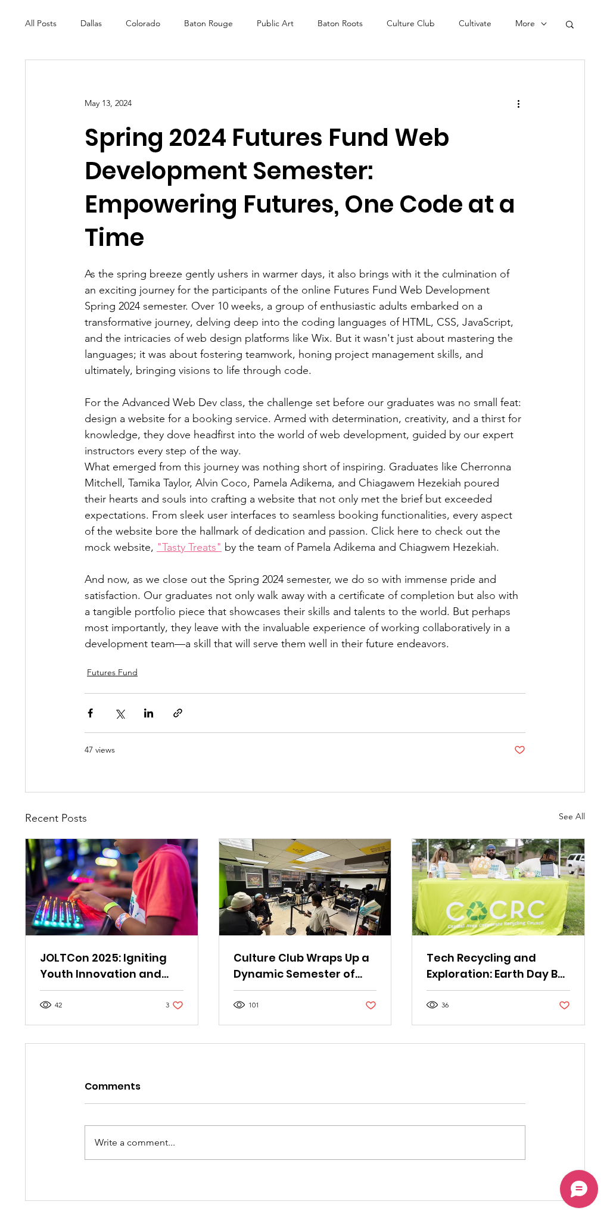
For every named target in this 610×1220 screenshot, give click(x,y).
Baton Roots (340, 23)
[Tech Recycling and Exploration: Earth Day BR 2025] (498, 887)
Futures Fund (112, 672)
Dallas (91, 23)
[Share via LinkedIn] (148, 713)
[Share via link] (177, 713)
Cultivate (475, 23)
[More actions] (518, 103)
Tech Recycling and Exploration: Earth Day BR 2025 (495, 966)
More (525, 23)
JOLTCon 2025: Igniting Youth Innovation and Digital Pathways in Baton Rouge (103, 966)
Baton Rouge (208, 23)
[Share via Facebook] (90, 713)
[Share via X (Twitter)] (119, 713)
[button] (569, 24)
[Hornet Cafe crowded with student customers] (305, 887)
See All (572, 816)
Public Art (275, 23)
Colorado (143, 23)
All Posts (41, 23)
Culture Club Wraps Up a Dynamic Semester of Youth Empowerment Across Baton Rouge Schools (301, 966)
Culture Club (411, 23)
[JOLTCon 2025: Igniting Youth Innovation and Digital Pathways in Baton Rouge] (112, 887)
